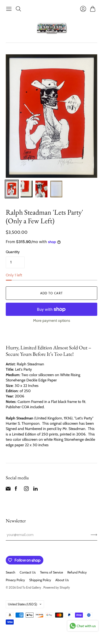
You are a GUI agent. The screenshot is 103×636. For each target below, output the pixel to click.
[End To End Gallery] (51, 28)
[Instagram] (26, 489)
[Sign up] (94, 534)
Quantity (13, 252)
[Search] (18, 8)
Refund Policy (77, 572)
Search (10, 572)
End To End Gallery (29, 587)
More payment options (51, 320)
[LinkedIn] (35, 489)
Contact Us (28, 572)
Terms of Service (51, 572)
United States (22, 604)
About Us (62, 580)
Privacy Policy (15, 580)
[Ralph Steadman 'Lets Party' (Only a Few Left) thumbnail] (12, 189)
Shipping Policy (40, 580)
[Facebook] (16, 489)
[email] (8, 489)
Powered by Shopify (56, 587)
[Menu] (9, 9)
